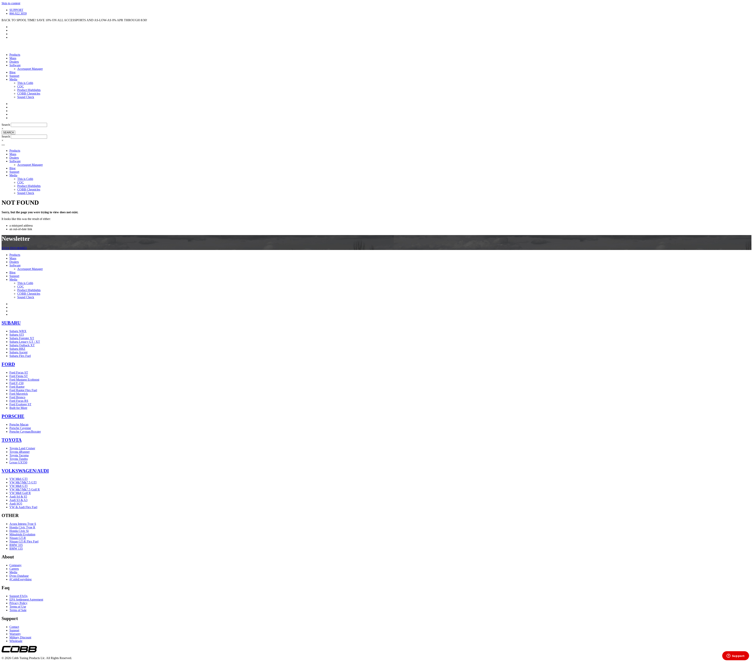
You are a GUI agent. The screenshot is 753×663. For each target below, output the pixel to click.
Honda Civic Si (19, 531)
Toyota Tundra (18, 459)
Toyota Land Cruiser (22, 448)
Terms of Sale (17, 610)
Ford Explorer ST (20, 404)
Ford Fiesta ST (18, 376)
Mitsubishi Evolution (22, 534)
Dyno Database (19, 575)
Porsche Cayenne (20, 428)
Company (15, 565)
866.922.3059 (18, 13)
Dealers (14, 61)
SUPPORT (16, 10)
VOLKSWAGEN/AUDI (25, 470)
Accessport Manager (30, 68)
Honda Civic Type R (22, 527)
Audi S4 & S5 (18, 496)
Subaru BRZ (17, 348)
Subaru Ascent (18, 352)
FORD (8, 364)
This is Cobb (25, 83)
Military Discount (20, 637)
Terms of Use (17, 606)
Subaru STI (16, 334)
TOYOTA (12, 439)
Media (13, 79)
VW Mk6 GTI (18, 479)
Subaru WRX (17, 331)
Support (14, 76)
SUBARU (11, 322)
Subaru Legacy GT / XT (24, 341)
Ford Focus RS (18, 400)
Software (15, 65)
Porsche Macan (18, 424)
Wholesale (15, 641)
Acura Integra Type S (22, 523)
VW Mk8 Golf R (20, 493)
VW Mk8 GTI (18, 486)
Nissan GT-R (17, 538)
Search (6, 124)
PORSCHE (13, 416)
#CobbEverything (20, 579)
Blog (12, 72)
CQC (20, 86)
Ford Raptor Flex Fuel (23, 390)
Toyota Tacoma (19, 455)
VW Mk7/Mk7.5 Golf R (24, 489)
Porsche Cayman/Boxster (25, 431)
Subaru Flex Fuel (20, 355)
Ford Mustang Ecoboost (24, 379)
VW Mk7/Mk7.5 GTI (22, 482)
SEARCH (8, 132)
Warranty (15, 634)
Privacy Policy (18, 603)
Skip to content (11, 3)
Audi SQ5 (15, 503)
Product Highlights (29, 90)
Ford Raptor (17, 386)
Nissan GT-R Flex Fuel (23, 541)
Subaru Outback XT (22, 345)
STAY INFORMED (14, 248)
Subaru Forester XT (21, 338)
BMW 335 (16, 545)
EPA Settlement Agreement (26, 599)
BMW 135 (16, 548)
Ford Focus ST (18, 372)
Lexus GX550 (18, 462)
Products (14, 54)
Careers (14, 568)
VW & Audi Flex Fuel (23, 507)
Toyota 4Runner (19, 451)
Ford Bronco (17, 397)
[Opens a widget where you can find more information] (735, 656)
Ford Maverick (18, 393)
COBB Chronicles (28, 93)
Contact (14, 626)
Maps (12, 58)
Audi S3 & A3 (18, 500)
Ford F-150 (16, 383)
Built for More (18, 407)
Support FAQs (18, 596)
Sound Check (25, 97)
